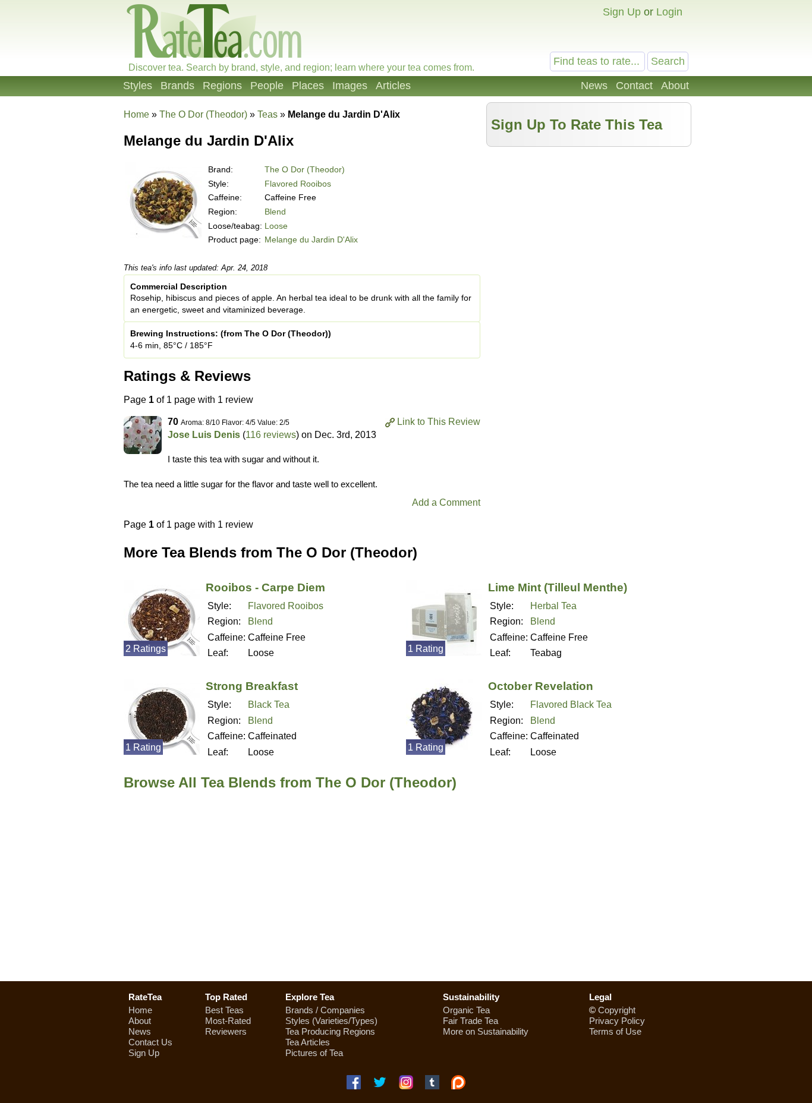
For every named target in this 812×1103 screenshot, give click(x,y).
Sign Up (622, 12)
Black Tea (268, 704)
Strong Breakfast (252, 686)
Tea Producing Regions (330, 1031)
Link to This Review (438, 422)
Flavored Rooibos (298, 183)
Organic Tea (466, 1010)
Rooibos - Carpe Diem (265, 587)
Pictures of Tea (314, 1053)
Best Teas (224, 1010)
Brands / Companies (325, 1010)
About (675, 86)
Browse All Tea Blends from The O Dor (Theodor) (290, 782)
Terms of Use (615, 1031)
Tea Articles (307, 1042)
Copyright (616, 1010)
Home (136, 114)
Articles (393, 86)
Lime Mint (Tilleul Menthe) (557, 587)
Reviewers (226, 1031)
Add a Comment (446, 502)
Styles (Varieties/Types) (331, 1021)
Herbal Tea (553, 606)
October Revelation (540, 686)
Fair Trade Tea (470, 1021)
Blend (275, 211)
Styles (137, 86)
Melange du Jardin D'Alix (311, 239)
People (267, 86)
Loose (276, 226)
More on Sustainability (485, 1031)
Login (669, 12)
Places (308, 86)
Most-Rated (228, 1021)
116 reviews (271, 435)
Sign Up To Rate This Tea (576, 124)
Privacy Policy (617, 1021)
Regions (222, 86)
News (594, 86)
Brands (177, 86)
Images (349, 86)
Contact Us (150, 1042)
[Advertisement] (589, 236)
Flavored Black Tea (571, 704)
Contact (634, 86)
